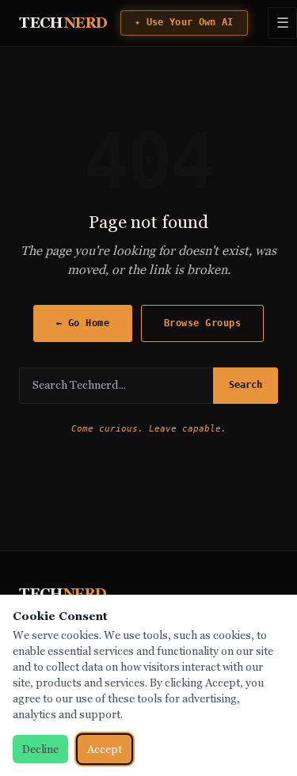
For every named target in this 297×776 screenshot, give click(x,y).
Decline (40, 749)
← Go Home (83, 323)
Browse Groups (203, 323)
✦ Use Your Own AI (184, 22)
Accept (104, 749)
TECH (63, 22)
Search (245, 384)
